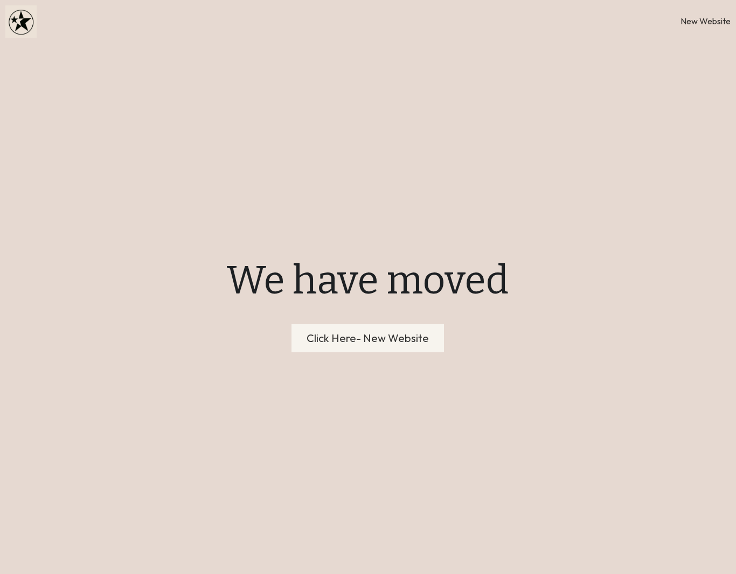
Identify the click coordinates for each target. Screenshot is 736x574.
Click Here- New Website (368, 338)
